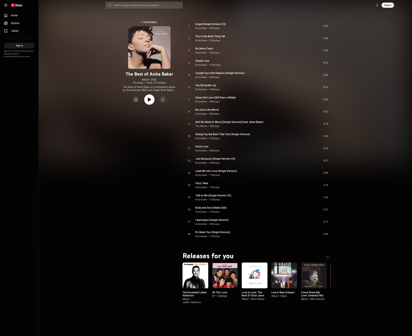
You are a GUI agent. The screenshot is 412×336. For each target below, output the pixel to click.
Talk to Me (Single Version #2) (213, 195)
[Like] (301, 26)
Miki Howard (317, 299)
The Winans (201, 126)
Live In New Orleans (283, 292)
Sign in (387, 5)
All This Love (219, 292)
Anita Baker (150, 22)
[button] (136, 99)
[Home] (16, 5)
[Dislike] (307, 26)
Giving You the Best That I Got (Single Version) (222, 134)
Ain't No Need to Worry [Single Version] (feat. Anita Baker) (229, 122)
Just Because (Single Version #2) (215, 158)
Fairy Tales (201, 183)
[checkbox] (326, 26)
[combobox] (148, 5)
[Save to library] (136, 99)
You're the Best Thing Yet (210, 36)
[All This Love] (225, 275)
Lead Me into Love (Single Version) (216, 171)
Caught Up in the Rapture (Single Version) (219, 73)
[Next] (327, 257)
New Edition (257, 299)
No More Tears (204, 48)
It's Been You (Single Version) (212, 232)
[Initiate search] (109, 5)
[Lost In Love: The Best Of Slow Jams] (254, 275)
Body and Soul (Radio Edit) (211, 207)
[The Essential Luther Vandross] (195, 275)
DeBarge (222, 296)
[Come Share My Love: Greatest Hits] (314, 275)
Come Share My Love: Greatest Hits (312, 294)
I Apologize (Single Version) (212, 219)
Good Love (201, 146)
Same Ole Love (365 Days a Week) (215, 97)
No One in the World (207, 109)
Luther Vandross (192, 302)
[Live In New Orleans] (284, 275)
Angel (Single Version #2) (210, 24)
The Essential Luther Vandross (195, 294)
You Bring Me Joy (205, 85)
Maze (284, 296)
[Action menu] (163, 99)
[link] (19, 15)
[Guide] (6, 5)
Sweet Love (202, 60)
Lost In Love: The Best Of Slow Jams (253, 294)
